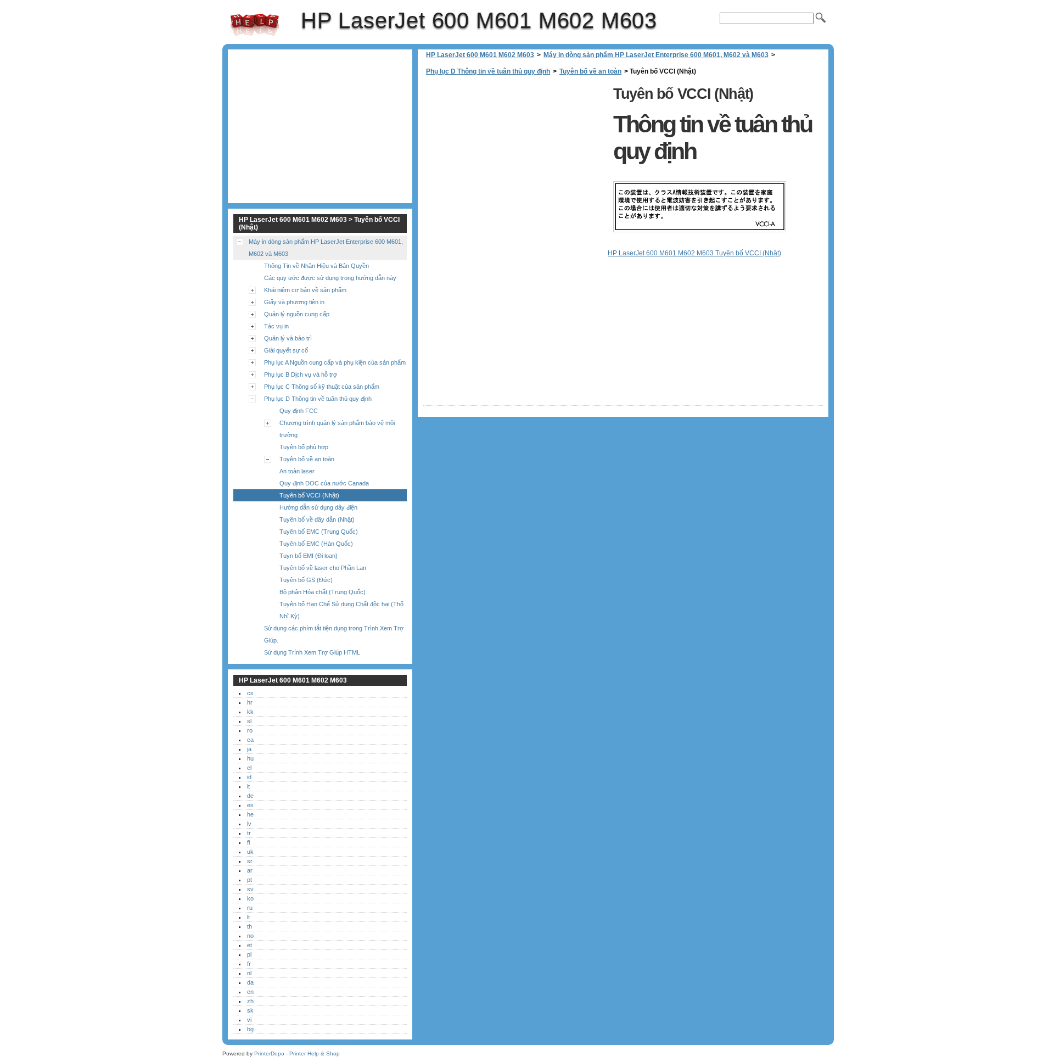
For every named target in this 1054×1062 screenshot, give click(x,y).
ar (250, 870)
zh (250, 1001)
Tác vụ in (276, 326)
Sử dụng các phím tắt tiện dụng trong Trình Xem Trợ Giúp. (333, 634)
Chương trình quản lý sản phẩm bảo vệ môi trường (337, 429)
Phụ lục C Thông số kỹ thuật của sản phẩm (321, 386)
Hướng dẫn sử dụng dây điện (318, 507)
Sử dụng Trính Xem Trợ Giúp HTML (312, 652)
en (250, 991)
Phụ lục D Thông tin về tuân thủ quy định (488, 71)
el (249, 767)
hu (250, 758)
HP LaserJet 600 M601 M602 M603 (255, 25)
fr (249, 963)
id (249, 777)
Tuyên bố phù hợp (303, 447)
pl (249, 954)
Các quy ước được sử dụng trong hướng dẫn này (330, 278)
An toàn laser (297, 471)
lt (248, 917)
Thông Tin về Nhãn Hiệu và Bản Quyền (316, 265)
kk (250, 711)
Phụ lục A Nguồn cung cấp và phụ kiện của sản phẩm (335, 362)
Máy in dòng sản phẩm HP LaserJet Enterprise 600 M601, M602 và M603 (656, 55)
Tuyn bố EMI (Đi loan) (308, 555)
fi (248, 842)
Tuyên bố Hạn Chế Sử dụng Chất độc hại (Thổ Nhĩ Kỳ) (341, 610)
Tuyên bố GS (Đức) (306, 580)
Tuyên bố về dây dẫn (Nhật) (317, 519)
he (250, 814)
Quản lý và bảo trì (288, 338)
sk (250, 1010)
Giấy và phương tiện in (294, 302)
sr (250, 861)
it (248, 786)
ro (250, 730)
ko (250, 898)
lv (249, 823)
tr (249, 833)
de (250, 795)
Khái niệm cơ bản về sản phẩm (305, 290)
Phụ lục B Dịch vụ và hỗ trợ (300, 374)
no (250, 935)
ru (250, 907)
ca (250, 739)
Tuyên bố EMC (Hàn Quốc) (316, 543)
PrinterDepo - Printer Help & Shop (297, 1053)
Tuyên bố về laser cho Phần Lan (322, 567)
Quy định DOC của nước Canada (324, 483)
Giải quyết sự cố (286, 350)
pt (249, 879)
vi (249, 1019)
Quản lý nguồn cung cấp (296, 314)
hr (250, 702)
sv (250, 889)
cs (250, 693)
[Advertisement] (515, 159)
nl (249, 973)
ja (249, 749)
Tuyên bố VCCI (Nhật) (309, 495)
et (249, 945)
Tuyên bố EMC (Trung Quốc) (318, 531)
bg (250, 1029)
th (249, 926)
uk (250, 851)
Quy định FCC (298, 410)
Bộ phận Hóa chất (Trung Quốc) (322, 592)
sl (249, 721)
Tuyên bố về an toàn (590, 71)
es (250, 805)
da (250, 982)
